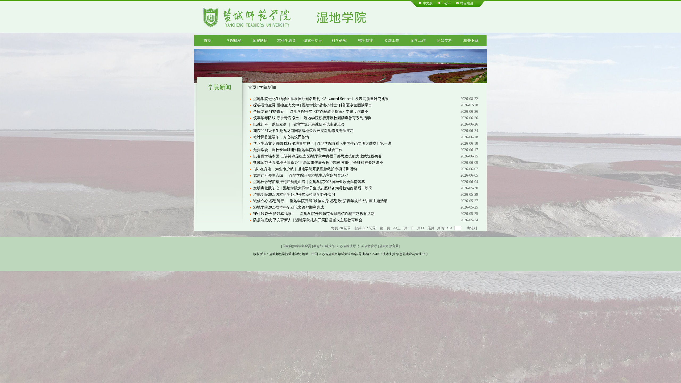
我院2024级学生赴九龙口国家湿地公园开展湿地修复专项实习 (303, 131)
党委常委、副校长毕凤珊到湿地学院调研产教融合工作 (298, 150)
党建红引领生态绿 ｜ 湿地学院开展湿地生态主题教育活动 (300, 175)
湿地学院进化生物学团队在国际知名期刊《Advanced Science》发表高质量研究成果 (321, 99)
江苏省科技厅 (346, 246)
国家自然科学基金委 (297, 246)
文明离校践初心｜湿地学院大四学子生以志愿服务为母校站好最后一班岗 (312, 188)
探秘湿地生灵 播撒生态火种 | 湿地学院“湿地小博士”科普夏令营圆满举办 (312, 105)
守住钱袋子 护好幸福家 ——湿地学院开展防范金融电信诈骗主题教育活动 (314, 214)
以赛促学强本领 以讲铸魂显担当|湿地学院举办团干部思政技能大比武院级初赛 (317, 156)
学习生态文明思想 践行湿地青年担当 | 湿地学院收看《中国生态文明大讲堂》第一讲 (322, 143)
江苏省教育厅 (367, 246)
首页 (252, 87)
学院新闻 (267, 87)
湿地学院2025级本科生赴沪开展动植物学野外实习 (294, 195)
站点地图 (466, 3)
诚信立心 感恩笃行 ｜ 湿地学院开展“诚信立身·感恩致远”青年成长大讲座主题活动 (320, 201)
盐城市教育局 (388, 246)
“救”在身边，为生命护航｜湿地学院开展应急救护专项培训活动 (305, 169)
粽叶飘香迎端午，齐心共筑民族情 (281, 137)
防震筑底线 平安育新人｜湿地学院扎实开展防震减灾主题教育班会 (307, 220)
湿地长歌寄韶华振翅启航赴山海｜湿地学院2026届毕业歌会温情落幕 (309, 182)
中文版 (428, 3)
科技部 (330, 246)
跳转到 (472, 228)
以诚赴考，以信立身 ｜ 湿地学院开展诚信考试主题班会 (299, 124)
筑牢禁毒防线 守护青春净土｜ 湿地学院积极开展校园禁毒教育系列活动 (312, 118)
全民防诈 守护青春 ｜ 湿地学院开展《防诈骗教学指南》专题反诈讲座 (310, 112)
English (446, 3)
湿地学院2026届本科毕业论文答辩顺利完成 (288, 207)
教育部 (318, 246)
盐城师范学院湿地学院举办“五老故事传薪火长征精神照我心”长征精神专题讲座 (318, 163)
